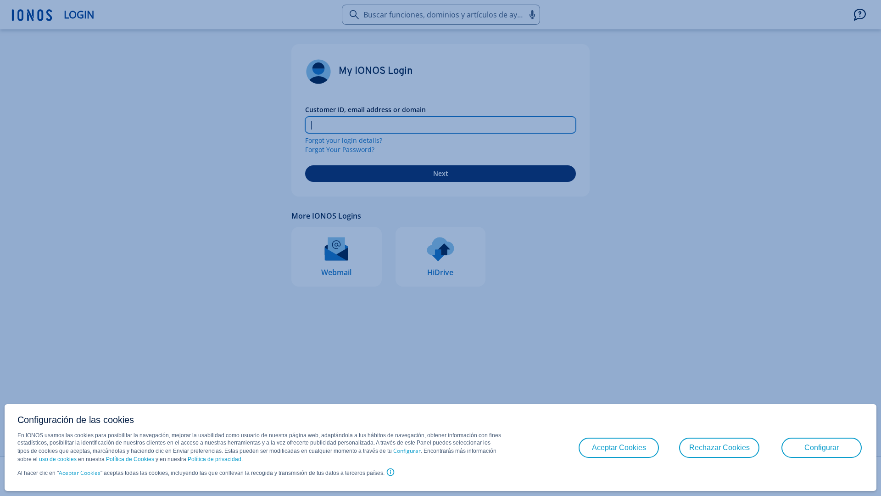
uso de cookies (57, 459)
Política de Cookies (130, 459)
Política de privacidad (214, 459)
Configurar (407, 451)
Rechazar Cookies (719, 447)
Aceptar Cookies (79, 473)
